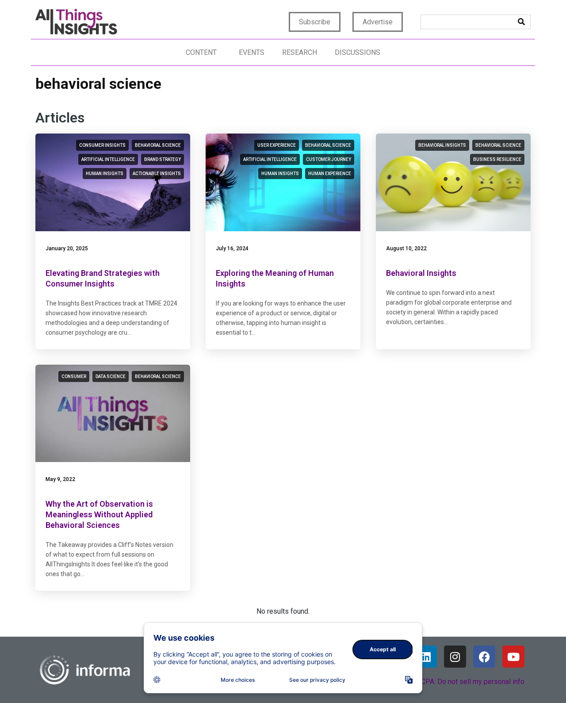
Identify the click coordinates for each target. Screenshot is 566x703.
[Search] (521, 22)
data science (111, 376)
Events (251, 52)
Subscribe (314, 22)
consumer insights (102, 145)
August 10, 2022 (406, 248)
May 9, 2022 (60, 479)
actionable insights (157, 173)
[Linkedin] (426, 657)
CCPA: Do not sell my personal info (470, 681)
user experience (276, 145)
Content (201, 52)
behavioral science (158, 145)
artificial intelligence (108, 159)
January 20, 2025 (67, 248)
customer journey (328, 159)
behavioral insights (442, 145)
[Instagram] (455, 657)
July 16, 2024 (232, 248)
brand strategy (162, 159)
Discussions (357, 52)
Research (299, 52)
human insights (104, 173)
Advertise (378, 22)
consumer (73, 376)
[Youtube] (513, 657)
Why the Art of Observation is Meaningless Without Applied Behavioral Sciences (99, 514)
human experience (329, 173)
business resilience (497, 159)
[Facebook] (484, 657)
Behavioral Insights (421, 273)
